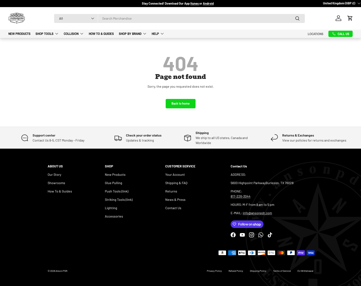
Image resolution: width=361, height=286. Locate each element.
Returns (171, 191)
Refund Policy (236, 270)
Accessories (114, 216)
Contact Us (173, 208)
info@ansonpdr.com (257, 213)
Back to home (181, 103)
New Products (19, 33)
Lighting (111, 208)
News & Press (175, 199)
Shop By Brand (130, 33)
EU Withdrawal (305, 270)
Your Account (175, 174)
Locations (315, 33)
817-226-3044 (240, 196)
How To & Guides (101, 33)
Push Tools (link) (116, 191)
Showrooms (56, 183)
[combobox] (179, 18)
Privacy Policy (214, 270)
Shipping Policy (258, 270)
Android (208, 3)
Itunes (194, 3)
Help (155, 33)
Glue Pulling (113, 183)
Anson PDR (61, 270)
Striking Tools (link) (118, 199)
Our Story (54, 174)
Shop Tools (44, 33)
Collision (71, 33)
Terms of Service (282, 270)
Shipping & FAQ (176, 183)
